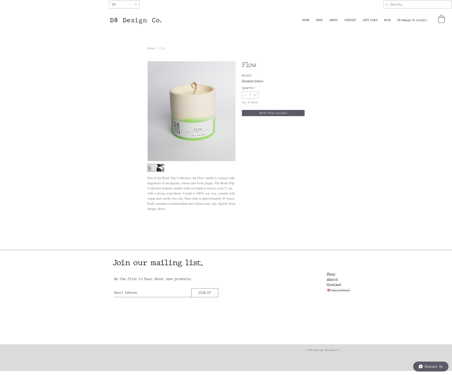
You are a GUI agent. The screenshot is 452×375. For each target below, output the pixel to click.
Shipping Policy (252, 80)
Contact (334, 284)
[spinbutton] (250, 95)
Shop (331, 274)
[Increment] (255, 95)
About (332, 279)
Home (151, 48)
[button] (441, 19)
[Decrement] (245, 95)
